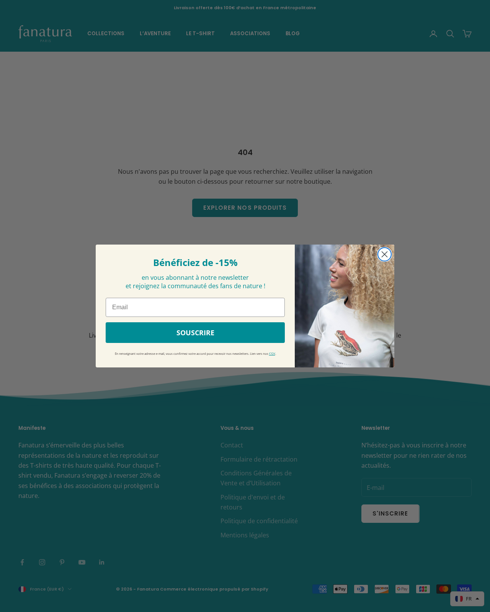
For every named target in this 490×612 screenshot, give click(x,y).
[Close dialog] (384, 254)
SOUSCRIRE (195, 332)
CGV (272, 354)
